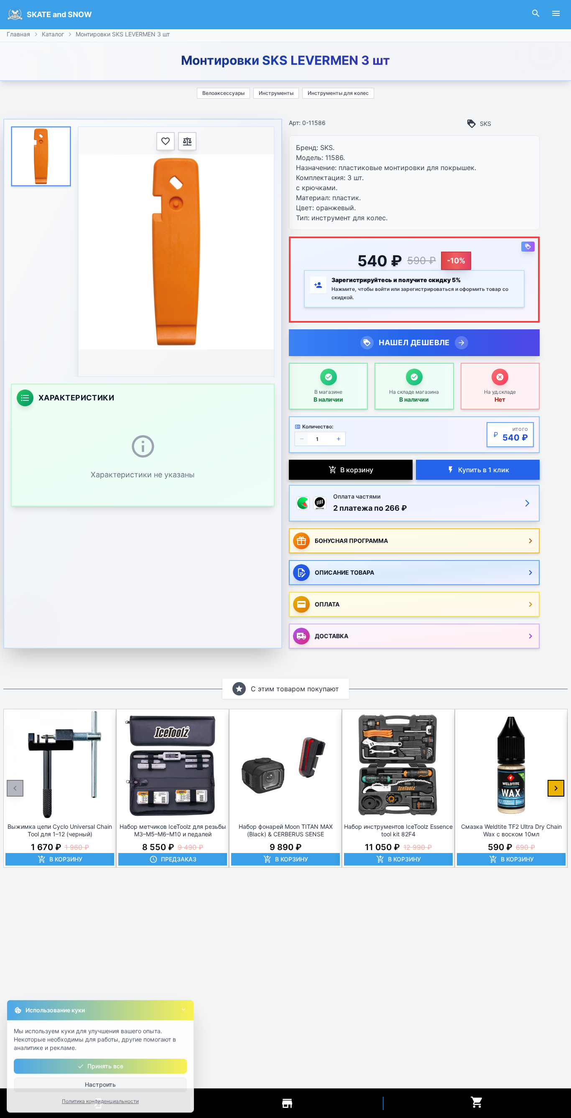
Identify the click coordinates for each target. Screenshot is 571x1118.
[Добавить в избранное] (165, 141)
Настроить (100, 1083)
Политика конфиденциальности (100, 1100)
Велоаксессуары (223, 93)
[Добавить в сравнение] (187, 141)
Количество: (317, 426)
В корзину (356, 470)
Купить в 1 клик (483, 470)
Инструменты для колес (338, 93)
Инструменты (276, 93)
